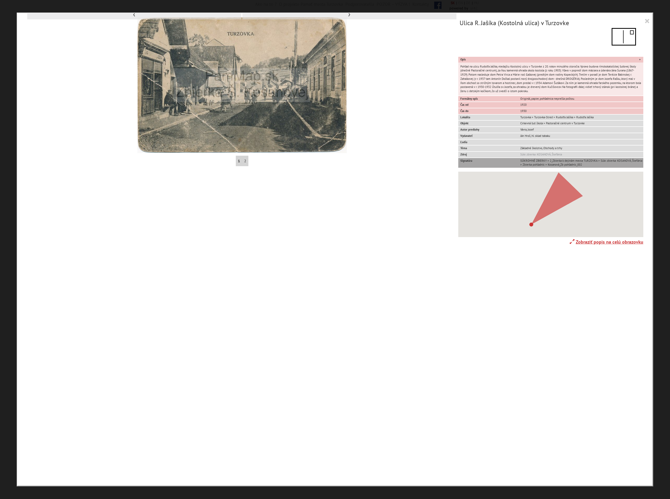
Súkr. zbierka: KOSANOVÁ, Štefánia (541, 154)
